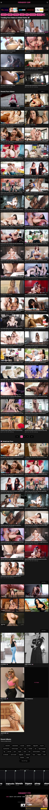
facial (25, 751)
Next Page (32, 436)
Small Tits (4, 14)
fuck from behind (36, 751)
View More (44, 582)
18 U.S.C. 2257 (32, 796)
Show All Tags (24, 760)
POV (27, 14)
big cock (42, 745)
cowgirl (43, 751)
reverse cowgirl (15, 748)
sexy (25, 748)
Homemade (32, 14)
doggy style (35, 745)
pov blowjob (5, 754)
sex (35, 748)
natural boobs (15, 745)
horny (34, 754)
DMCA (27, 796)
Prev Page (17, 436)
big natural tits (6, 748)
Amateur (10, 14)
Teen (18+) (39, 14)
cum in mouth (13, 754)
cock (29, 751)
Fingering (16, 14)
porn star (9, 751)
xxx (21, 748)
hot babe (30, 748)
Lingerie (22, 14)
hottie (44, 754)
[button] (46, 9)
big (4, 751)
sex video (22, 745)
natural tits (7, 745)
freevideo (22, 757)
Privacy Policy (39, 796)
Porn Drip (22, 802)
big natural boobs (42, 748)
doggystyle (21, 754)
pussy (28, 757)
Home (7, 796)
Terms (23, 796)
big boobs (29, 745)
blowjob (39, 754)
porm (15, 751)
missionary (28, 754)
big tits (19, 751)
